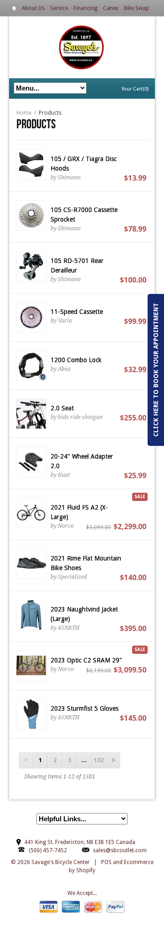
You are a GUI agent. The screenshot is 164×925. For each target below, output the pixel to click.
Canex (110, 8)
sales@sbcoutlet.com (120, 850)
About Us (33, 8)
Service (59, 8)
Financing (85, 8)
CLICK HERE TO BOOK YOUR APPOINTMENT (155, 370)
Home (14, 10)
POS (106, 862)
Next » (113, 760)
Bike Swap (136, 8)
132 (98, 760)
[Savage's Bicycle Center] (82, 47)
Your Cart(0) (135, 89)
